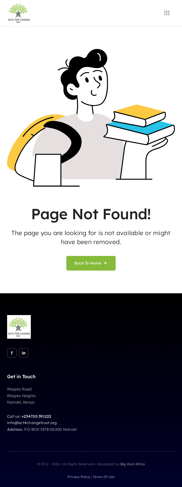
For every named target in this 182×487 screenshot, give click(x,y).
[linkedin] (23, 353)
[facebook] (12, 353)
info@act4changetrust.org (32, 422)
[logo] (19, 3)
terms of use (103, 477)
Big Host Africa (132, 464)
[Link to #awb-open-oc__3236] (166, 13)
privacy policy (79, 477)
